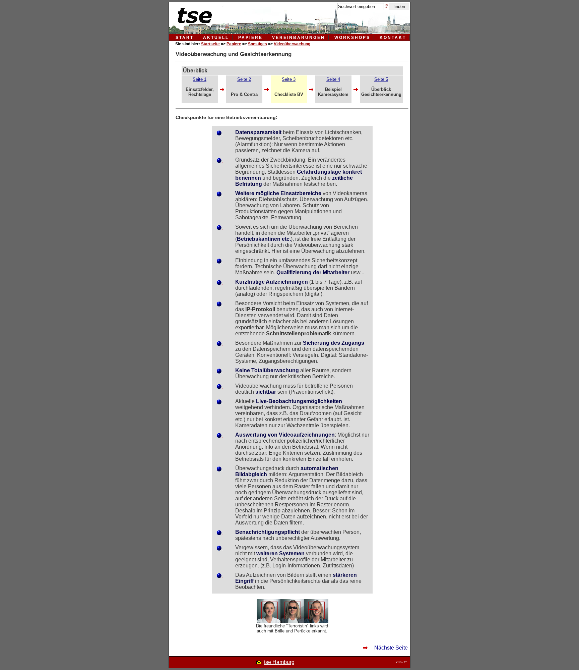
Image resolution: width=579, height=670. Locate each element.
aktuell (216, 37)
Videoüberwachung (292, 44)
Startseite (210, 44)
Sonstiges (257, 44)
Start (185, 37)
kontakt (393, 37)
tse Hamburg (279, 662)
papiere (250, 37)
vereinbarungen (298, 37)
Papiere (234, 44)
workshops (352, 37)
